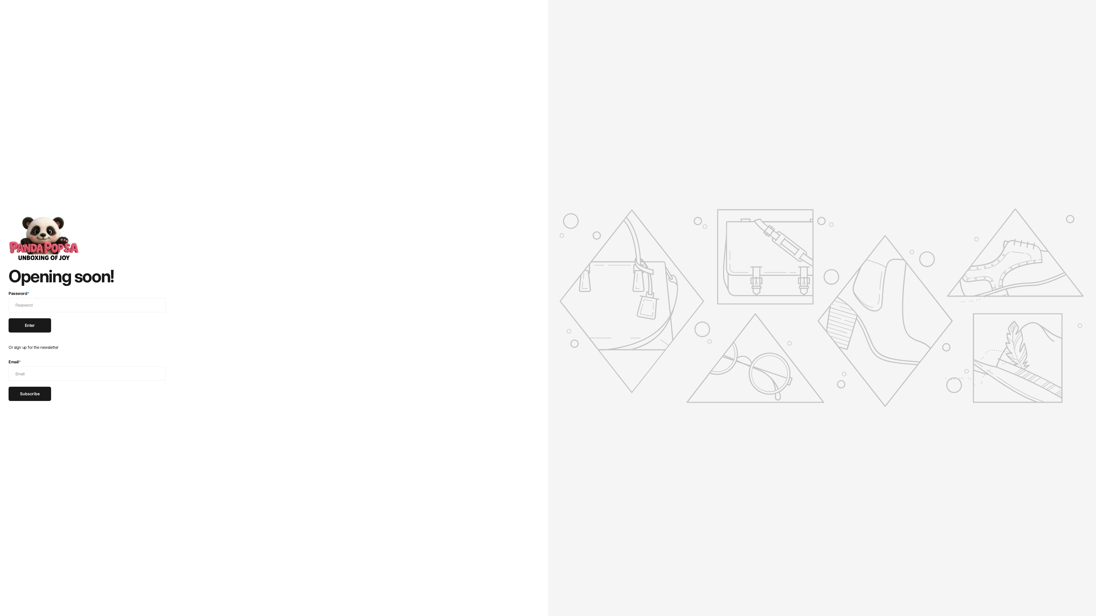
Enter (30, 325)
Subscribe (30, 393)
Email (15, 361)
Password (19, 293)
